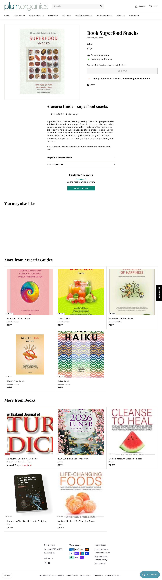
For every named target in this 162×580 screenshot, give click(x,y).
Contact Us (134, 15)
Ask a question (55, 164)
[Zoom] (42, 62)
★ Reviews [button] (159, 293)
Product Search (102, 549)
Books (29, 400)
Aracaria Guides (95, 38)
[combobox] (78, 6)
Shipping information (59, 157)
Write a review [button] (81, 188)
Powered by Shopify (112, 575)
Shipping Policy (101, 556)
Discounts (18, 15)
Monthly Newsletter (83, 15)
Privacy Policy (98, 575)
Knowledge (53, 15)
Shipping (102, 65)
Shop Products (35, 15)
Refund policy (101, 560)
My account (100, 563)
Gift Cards (66, 15)
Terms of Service (102, 552)
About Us (121, 15)
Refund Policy (85, 575)
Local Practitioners (105, 15)
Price (89, 44)
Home (7, 15)
